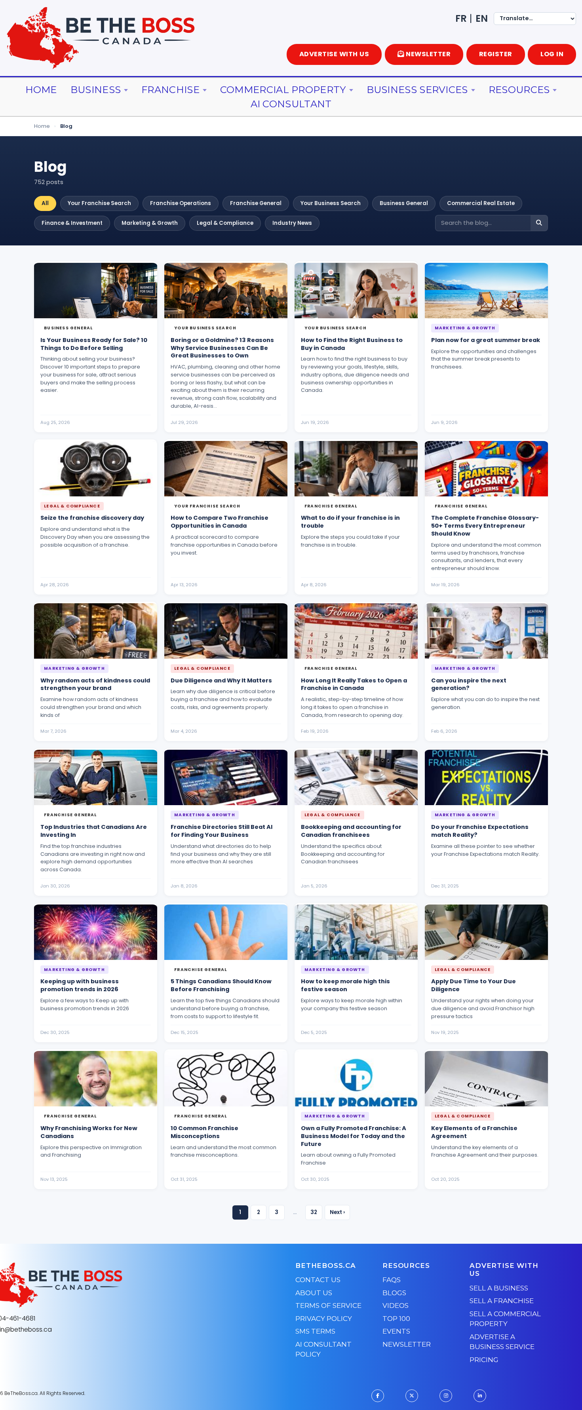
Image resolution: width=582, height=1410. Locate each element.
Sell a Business (499, 1288)
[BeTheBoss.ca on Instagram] (445, 1395)
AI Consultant (291, 104)
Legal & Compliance (225, 223)
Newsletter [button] (428, 54)
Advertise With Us (334, 54)
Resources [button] (519, 89)
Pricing (484, 1360)
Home (41, 89)
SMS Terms (315, 1331)
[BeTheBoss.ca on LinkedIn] (480, 1395)
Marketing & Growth (150, 223)
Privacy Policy (323, 1319)
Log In (551, 54)
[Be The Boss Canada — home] (103, 1285)
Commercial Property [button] (283, 89)
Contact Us (317, 1280)
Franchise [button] (170, 89)
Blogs (394, 1293)
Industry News (292, 223)
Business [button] (95, 89)
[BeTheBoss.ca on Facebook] (377, 1395)
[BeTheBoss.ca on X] (411, 1395)
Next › (337, 1212)
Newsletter (406, 1344)
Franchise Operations (180, 203)
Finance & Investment (72, 223)
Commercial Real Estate (481, 203)
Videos (395, 1305)
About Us (313, 1293)
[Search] (539, 223)
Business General (404, 203)
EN (481, 18)
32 (313, 1212)
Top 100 (396, 1319)
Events (396, 1331)
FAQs (391, 1280)
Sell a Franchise (502, 1301)
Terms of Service (328, 1305)
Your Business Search (331, 203)
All (45, 203)
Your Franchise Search (99, 203)
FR (461, 18)
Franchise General (255, 203)
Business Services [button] (417, 89)
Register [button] (495, 54)
